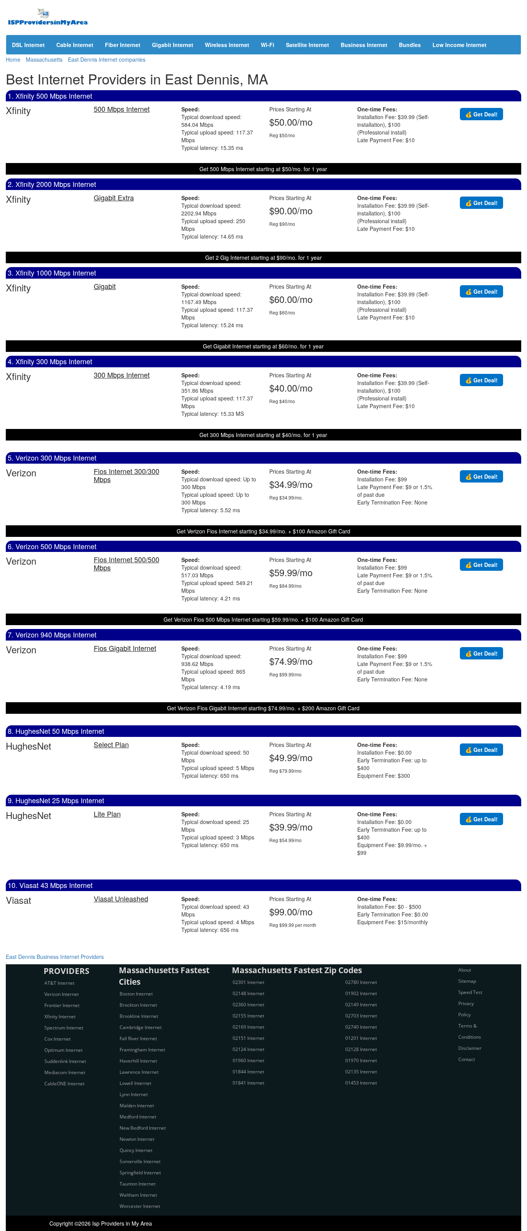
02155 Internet (248, 1015)
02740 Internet (361, 1027)
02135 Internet (361, 1071)
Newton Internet (137, 1139)
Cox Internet (57, 1039)
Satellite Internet (307, 45)
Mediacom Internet (64, 1072)
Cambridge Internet (141, 1027)
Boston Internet (136, 994)
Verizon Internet (61, 994)
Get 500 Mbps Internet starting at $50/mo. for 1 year (263, 169)
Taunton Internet (137, 1184)
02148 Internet (248, 993)
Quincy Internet (136, 1150)
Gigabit (105, 286)
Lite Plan (107, 814)
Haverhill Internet (138, 1061)
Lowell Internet (135, 1083)
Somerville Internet (140, 1161)
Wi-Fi (267, 45)
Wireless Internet (227, 45)
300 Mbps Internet (122, 375)
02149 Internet (361, 1004)
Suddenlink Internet (65, 1061)
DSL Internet (28, 45)
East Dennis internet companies (106, 59)
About (464, 970)
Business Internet (364, 45)
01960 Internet (248, 1060)
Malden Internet (137, 1105)
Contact (466, 1059)
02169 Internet (248, 1027)
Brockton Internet (138, 1005)
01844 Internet (248, 1071)
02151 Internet (248, 1038)
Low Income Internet (459, 45)
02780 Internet (361, 982)
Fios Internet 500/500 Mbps (126, 563)
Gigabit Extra (114, 197)
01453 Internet (361, 1083)
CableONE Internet (64, 1083)
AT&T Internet (59, 983)
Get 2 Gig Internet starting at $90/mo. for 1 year (263, 257)
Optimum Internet (63, 1050)
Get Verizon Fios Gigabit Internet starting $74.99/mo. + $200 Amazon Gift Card (263, 708)
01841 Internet (248, 1083)
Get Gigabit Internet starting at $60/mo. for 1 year (263, 346)
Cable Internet (74, 45)
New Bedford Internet (143, 1128)
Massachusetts (44, 59)
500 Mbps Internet (122, 109)
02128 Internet (361, 1049)
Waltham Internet (138, 1195)
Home (13, 59)
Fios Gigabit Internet (125, 648)
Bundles (410, 45)
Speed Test (470, 992)
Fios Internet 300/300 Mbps (126, 475)
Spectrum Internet (63, 1027)
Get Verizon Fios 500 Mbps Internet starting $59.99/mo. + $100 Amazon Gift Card (263, 619)
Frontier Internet (61, 1005)
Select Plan (111, 744)
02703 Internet (361, 1015)
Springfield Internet (140, 1172)
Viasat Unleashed (121, 898)
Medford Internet (138, 1116)
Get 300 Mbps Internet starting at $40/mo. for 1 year (263, 435)
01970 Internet (361, 1060)
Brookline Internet (139, 1016)
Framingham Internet (142, 1049)
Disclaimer (469, 1048)
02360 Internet (248, 1004)
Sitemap (467, 981)
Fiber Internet (122, 45)
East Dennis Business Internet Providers (55, 956)
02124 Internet (248, 1049)
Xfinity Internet (60, 1016)
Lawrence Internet (139, 1072)
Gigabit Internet (172, 45)
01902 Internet (361, 993)
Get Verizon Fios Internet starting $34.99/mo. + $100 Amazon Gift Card (263, 531)
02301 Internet (248, 982)
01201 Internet (361, 1038)
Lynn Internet (134, 1094)
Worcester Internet (140, 1206)
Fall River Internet (138, 1038)
